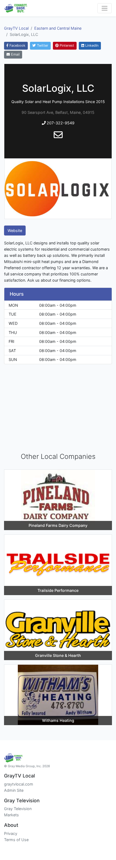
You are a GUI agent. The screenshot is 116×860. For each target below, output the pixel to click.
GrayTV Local (16, 28)
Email (15, 54)
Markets (11, 815)
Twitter (42, 45)
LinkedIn (91, 45)
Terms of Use (16, 839)
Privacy (10, 833)
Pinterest (66, 45)
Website (15, 230)
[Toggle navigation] (104, 8)
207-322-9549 (60, 123)
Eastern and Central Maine (57, 28)
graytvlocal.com (18, 784)
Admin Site (13, 790)
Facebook (16, 45)
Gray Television (18, 808)
